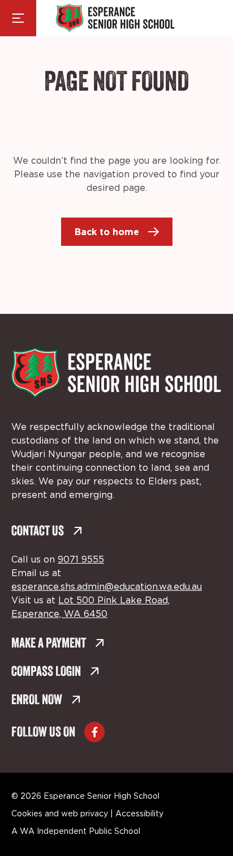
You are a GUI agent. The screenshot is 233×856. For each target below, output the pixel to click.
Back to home (107, 232)
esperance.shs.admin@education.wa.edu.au (106, 586)
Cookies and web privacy (59, 814)
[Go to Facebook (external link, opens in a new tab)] (94, 732)
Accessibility (139, 814)
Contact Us (37, 532)
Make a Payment (48, 644)
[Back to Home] (115, 18)
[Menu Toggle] (18, 18)
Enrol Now (36, 701)
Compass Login (46, 672)
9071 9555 (81, 559)
